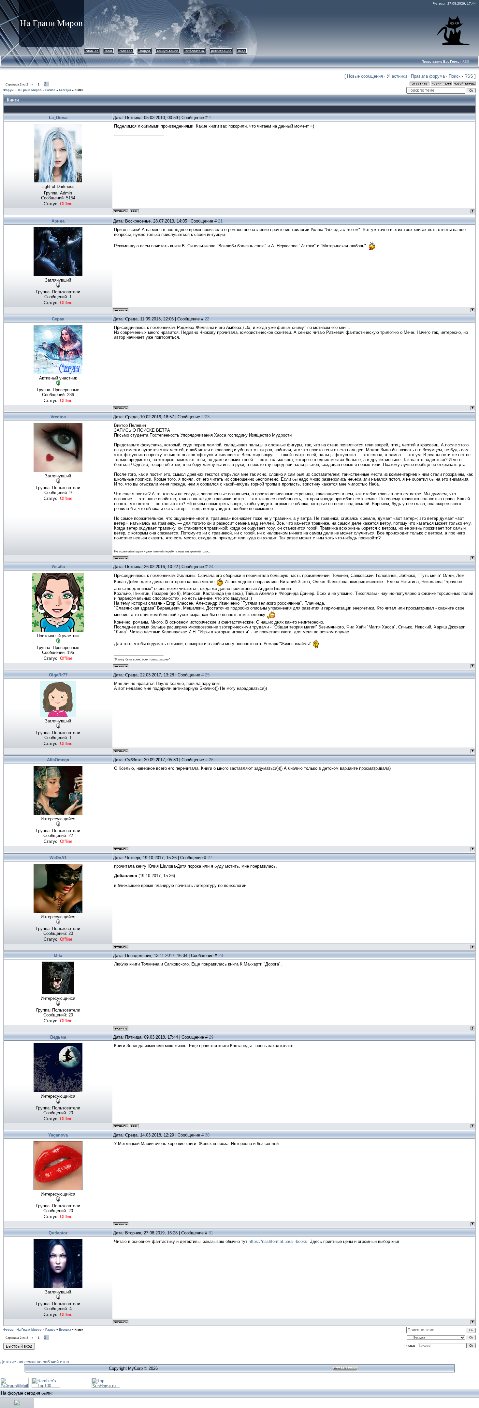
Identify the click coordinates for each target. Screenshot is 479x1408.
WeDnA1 (58, 857)
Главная (92, 51)
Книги (79, 90)
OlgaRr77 (58, 675)
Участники (397, 76)
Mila (58, 955)
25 (207, 675)
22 (207, 319)
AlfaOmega (58, 759)
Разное (50, 90)
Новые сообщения (365, 76)
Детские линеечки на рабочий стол (34, 1361)
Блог (108, 51)
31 (211, 1232)
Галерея (126, 51)
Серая (58, 319)
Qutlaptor (58, 1232)
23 (207, 416)
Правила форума (428, 76)
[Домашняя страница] (134, 211)
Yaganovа (58, 1135)
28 (220, 955)
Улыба (58, 566)
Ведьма (58, 1037)
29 (211, 1037)
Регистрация (221, 51)
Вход (241, 51)
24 (211, 566)
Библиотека (194, 51)
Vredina (58, 416)
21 (220, 221)
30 (207, 1135)
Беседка (65, 90)
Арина (58, 221)
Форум (144, 51)
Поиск (454, 76)
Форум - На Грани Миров (22, 90)
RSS (465, 61)
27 (210, 857)
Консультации (167, 51)
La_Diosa (58, 117)
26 (211, 759)
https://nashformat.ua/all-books (278, 1241)
